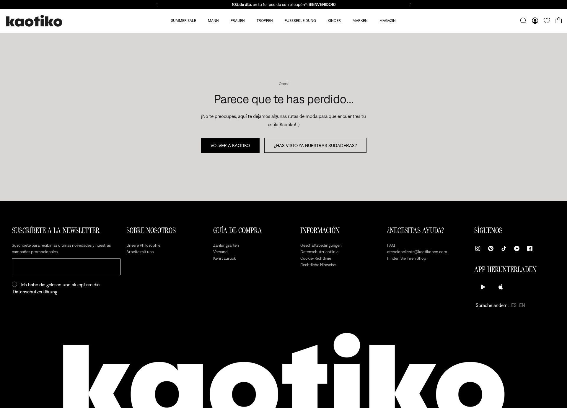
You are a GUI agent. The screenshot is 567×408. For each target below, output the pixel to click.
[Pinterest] (490, 248)
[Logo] (34, 21)
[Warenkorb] (559, 21)
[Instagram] (477, 248)
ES (514, 305)
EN (522, 305)
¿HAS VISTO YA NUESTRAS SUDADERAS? (315, 145)
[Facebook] (529, 248)
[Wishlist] (547, 21)
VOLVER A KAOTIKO (230, 145)
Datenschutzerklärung (35, 291)
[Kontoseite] (535, 21)
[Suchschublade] (523, 21)
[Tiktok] (503, 248)
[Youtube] (516, 248)
